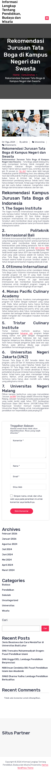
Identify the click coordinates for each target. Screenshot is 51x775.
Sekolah (6, 595)
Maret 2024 (8, 570)
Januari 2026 (9, 539)
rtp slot (22, 171)
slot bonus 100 (42, 248)
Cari (4, 620)
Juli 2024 (7, 549)
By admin (24, 142)
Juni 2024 (7, 554)
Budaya (6, 584)
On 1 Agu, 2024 (8, 142)
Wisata (5, 610)
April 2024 (7, 565)
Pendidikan (8, 590)
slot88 (13, 396)
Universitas (28, 74)
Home (16, 74)
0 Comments (10, 145)
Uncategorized (10, 600)
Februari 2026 (9, 533)
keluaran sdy (26, 333)
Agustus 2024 (9, 544)
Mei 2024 (7, 559)
